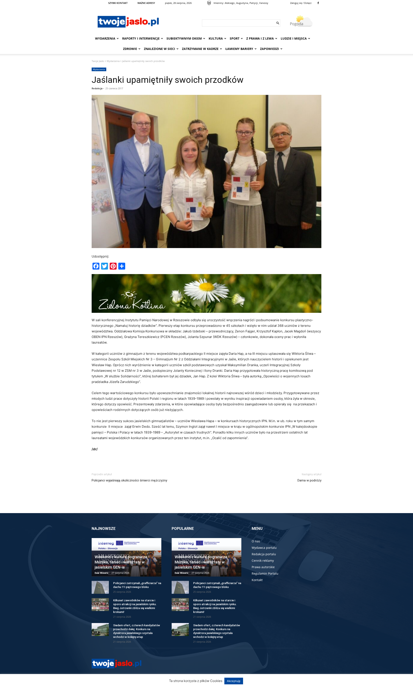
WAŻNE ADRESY (146, 3)
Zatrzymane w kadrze (200, 49)
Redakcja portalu (264, 554)
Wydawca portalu (264, 548)
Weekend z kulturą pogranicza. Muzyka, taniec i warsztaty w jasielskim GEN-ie (121, 562)
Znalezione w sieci (159, 49)
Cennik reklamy (263, 560)
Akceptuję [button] (233, 681)
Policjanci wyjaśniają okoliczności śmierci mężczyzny (129, 480)
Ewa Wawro (101, 572)
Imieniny (218, 3)
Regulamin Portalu (265, 573)
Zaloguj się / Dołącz (300, 3)
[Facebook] (318, 3)
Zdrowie (130, 49)
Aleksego (230, 3)
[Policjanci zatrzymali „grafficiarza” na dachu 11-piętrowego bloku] (100, 587)
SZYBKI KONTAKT (118, 3)
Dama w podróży (309, 480)
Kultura (216, 38)
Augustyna (242, 3)
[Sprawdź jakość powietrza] (209, 3)
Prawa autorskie (263, 567)
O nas (256, 541)
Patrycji (254, 3)
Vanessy (263, 3)
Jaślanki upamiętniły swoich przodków (167, 80)
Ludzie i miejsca (294, 38)
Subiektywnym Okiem (184, 38)
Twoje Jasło (98, 61)
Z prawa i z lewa (260, 38)
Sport (234, 38)
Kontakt (257, 580)
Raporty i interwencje (141, 38)
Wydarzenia (105, 38)
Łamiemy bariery (239, 49)
